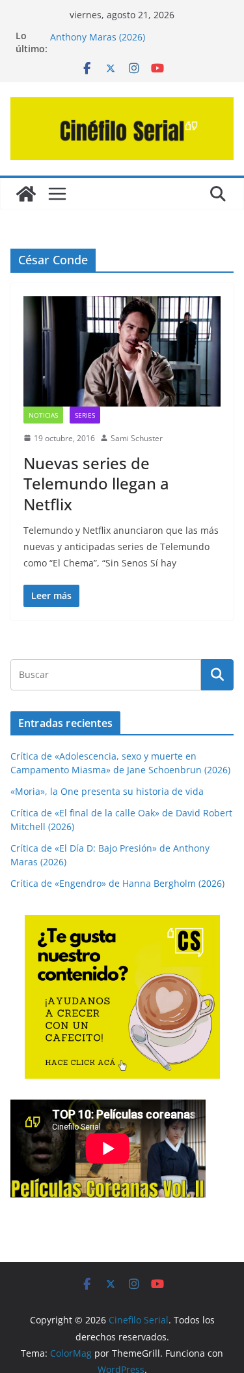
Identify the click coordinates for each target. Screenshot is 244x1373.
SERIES (85, 415)
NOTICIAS (43, 415)
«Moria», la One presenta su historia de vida (107, 791)
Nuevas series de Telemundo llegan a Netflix (96, 483)
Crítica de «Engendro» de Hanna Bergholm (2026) (117, 883)
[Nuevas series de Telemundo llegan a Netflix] (122, 351)
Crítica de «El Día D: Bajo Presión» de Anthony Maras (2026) (130, 35)
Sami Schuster (137, 438)
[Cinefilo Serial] (26, 193)
